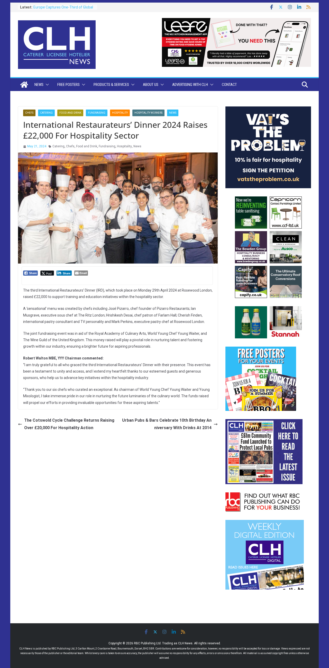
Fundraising (96, 112)
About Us (150, 84)
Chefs (29, 112)
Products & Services (111, 84)
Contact (229, 84)
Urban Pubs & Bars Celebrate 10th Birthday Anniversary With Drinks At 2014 (167, 424)
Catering (46, 112)
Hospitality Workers (148, 112)
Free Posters (68, 84)
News (38, 84)
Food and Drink (70, 112)
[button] (46, 84)
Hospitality (120, 112)
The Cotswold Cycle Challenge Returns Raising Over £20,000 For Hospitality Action (69, 424)
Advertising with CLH (190, 84)
